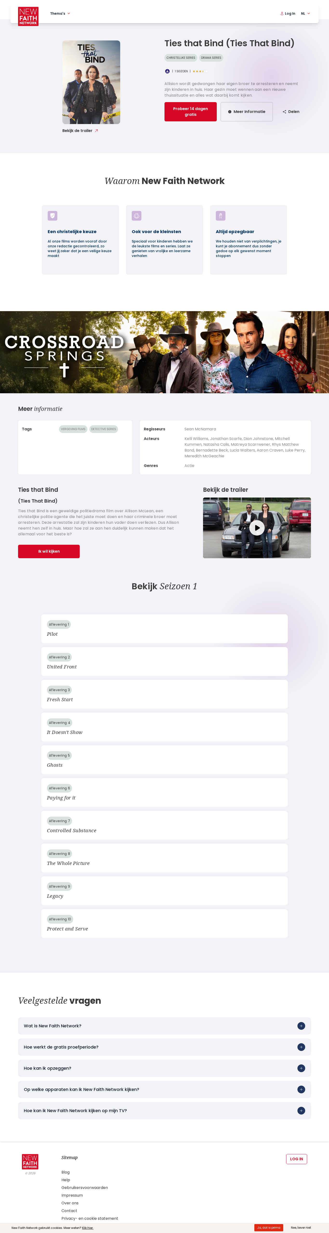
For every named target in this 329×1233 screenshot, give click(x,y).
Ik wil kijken (49, 551)
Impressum (72, 1195)
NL (303, 13)
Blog (65, 1172)
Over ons (70, 1203)
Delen (293, 111)
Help (65, 1180)
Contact (69, 1210)
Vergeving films (73, 429)
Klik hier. (87, 1228)
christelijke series (180, 58)
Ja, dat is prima (268, 1228)
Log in (296, 1159)
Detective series (103, 429)
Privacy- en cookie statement (89, 1218)
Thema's (57, 13)
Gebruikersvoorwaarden (84, 1187)
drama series (211, 58)
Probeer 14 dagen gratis (190, 111)
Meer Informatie (249, 111)
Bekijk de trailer (77, 130)
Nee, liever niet (301, 1228)
